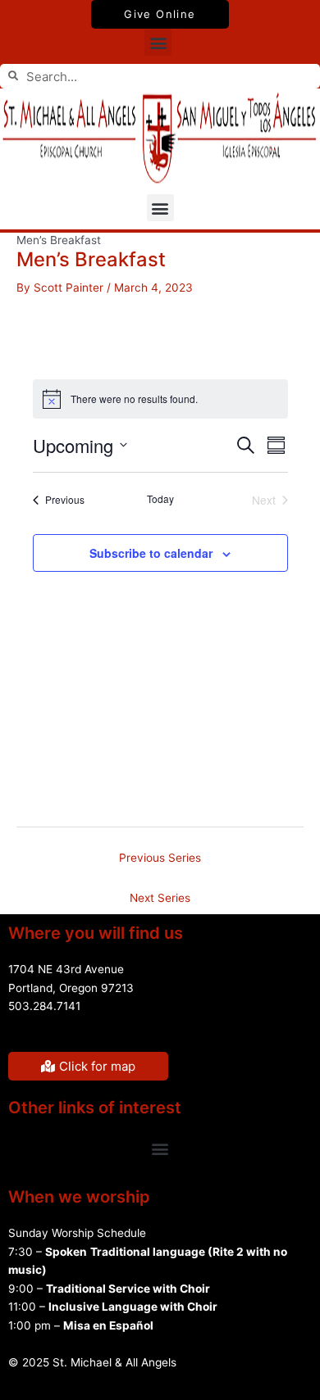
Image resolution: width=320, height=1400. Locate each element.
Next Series (160, 897)
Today (160, 498)
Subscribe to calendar (151, 553)
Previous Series (160, 857)
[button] (157, 42)
